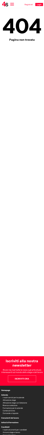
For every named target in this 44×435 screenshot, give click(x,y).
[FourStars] (5, 4)
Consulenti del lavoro (10, 418)
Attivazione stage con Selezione (15, 403)
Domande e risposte (10, 413)
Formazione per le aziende (13, 408)
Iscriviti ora (22, 378)
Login (39, 4)
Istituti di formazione (9, 422)
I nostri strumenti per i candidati (15, 430)
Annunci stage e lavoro (11, 432)
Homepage (5, 390)
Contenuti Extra (9, 411)
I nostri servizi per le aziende (13, 397)
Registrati (29, 4)
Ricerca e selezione (10, 405)
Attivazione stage (9, 400)
